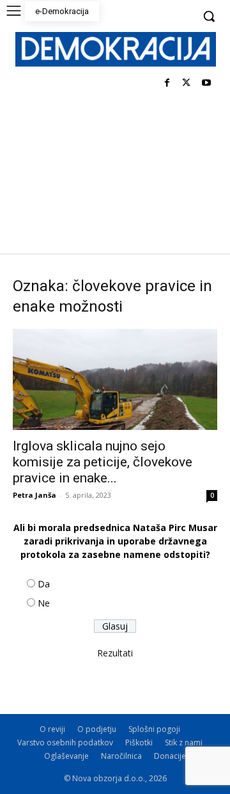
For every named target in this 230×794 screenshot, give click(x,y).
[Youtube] (206, 83)
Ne (44, 603)
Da (44, 584)
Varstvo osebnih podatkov (65, 742)
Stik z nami (184, 742)
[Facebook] (167, 83)
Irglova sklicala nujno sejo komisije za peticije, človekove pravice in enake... (102, 462)
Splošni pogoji (154, 729)
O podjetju (96, 729)
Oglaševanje (66, 755)
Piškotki (139, 742)
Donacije (170, 755)
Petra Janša (34, 495)
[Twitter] (186, 83)
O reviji (52, 729)
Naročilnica (121, 755)
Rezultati (115, 653)
